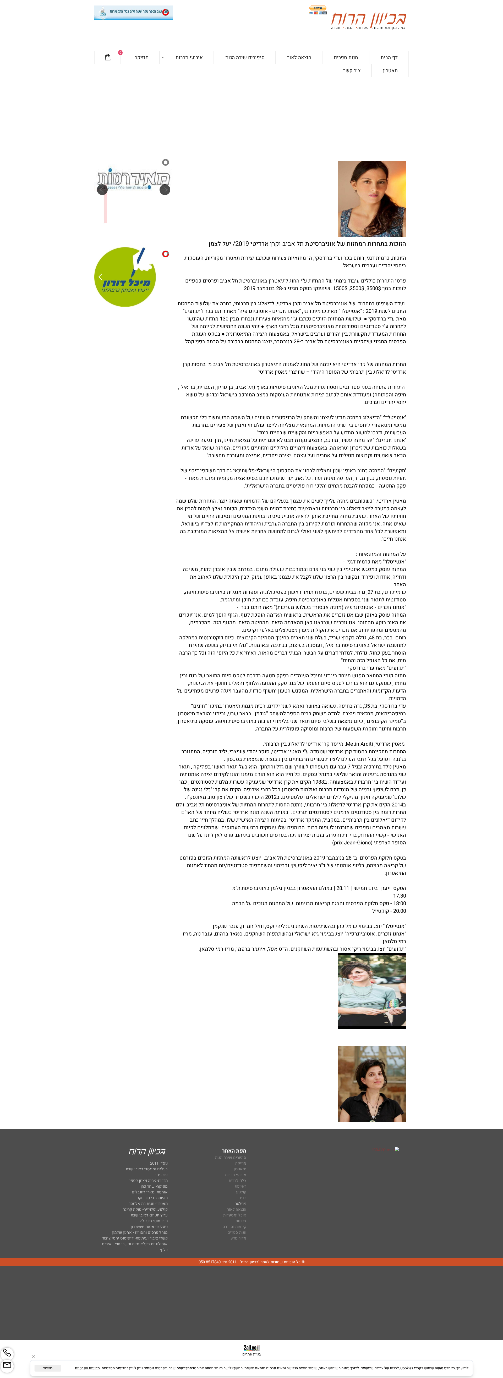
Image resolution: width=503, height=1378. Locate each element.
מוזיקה (141, 57)
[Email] (7, 1366)
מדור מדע (238, 1238)
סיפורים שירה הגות (245, 57)
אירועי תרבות (189, 57)
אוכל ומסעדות (234, 1215)
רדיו (243, 1198)
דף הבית (389, 57)
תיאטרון (240, 1169)
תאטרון (390, 70)
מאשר (48, 1368)
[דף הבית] (369, 21)
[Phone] (7, 1354)
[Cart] (108, 57)
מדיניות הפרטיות (87, 1368)
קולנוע (240, 1192)
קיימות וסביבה (234, 1227)
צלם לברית (237, 1180)
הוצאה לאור (299, 57)
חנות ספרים (346, 57)
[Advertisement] (251, 116)
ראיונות (240, 1186)
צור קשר (351, 70)
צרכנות (241, 1221)
